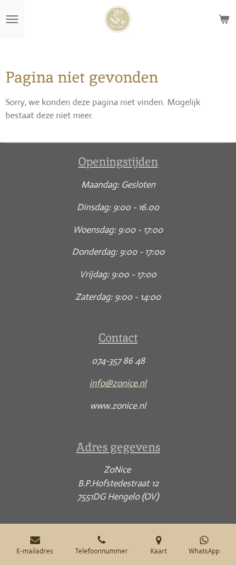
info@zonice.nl (118, 383)
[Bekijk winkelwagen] (224, 19)
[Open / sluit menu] (12, 19)
